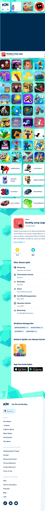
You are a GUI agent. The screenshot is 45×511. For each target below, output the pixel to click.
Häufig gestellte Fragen (11, 451)
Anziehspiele (7, 437)
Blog (4, 493)
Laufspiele (19, 331)
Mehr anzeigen (18, 242)
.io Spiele (6, 425)
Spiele (27, 219)
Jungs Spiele (31, 331)
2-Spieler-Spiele (8, 429)
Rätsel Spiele (7, 433)
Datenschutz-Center (10, 459)
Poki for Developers (10, 485)
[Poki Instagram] (11, 503)
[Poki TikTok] (5, 503)
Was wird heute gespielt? (7, 10)
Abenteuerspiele (21, 327)
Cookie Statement (9, 467)
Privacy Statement (9, 463)
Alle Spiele (7, 441)
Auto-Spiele (7, 421)
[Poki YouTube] (16, 503)
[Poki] (5, 4)
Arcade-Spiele (37, 327)
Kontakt (6, 455)
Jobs (4, 497)
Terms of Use (7, 471)
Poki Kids (6, 489)
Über (5, 481)
